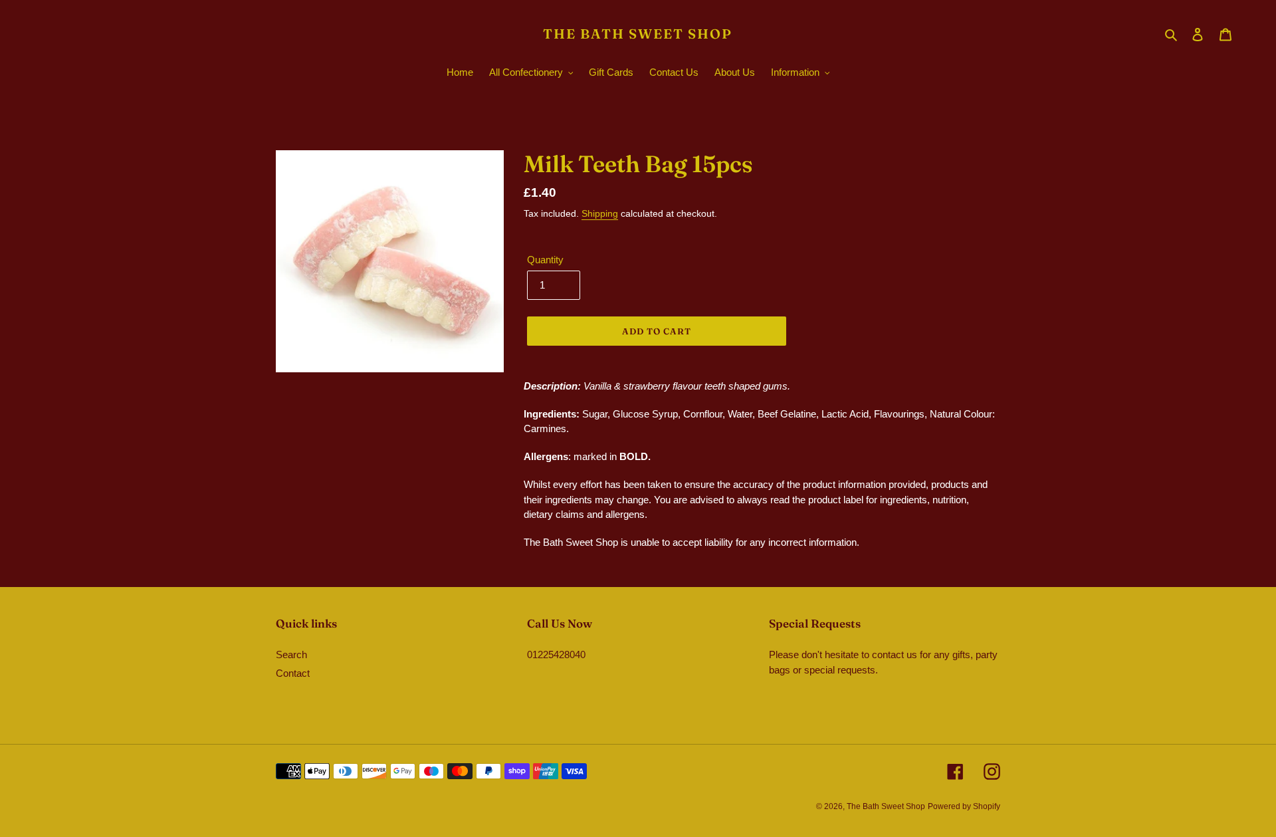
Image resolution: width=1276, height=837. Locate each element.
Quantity (545, 259)
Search (291, 654)
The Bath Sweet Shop (637, 34)
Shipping (600, 213)
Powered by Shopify (964, 806)
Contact (293, 673)
